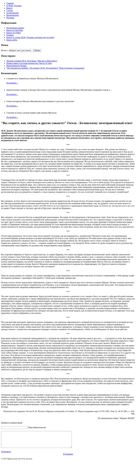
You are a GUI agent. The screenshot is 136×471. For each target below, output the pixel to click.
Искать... (5, 50)
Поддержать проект (15, 28)
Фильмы (10, 18)
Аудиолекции (12, 13)
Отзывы (10, 35)
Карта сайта (11, 40)
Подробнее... (12, 83)
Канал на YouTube (14, 30)
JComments (68, 454)
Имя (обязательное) (37, 427)
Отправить (6, 452)
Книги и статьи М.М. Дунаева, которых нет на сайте (30, 37)
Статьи (9, 10)
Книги (9, 8)
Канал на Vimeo (13, 33)
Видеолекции (12, 15)
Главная (10, 3)
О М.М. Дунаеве (13, 6)
